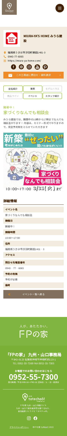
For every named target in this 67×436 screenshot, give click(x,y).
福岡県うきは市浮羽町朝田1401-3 (26, 52)
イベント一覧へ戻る (33, 294)
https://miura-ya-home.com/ (24, 60)
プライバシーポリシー (19, 427)
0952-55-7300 (33, 376)
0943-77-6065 (15, 56)
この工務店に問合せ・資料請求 (33, 75)
